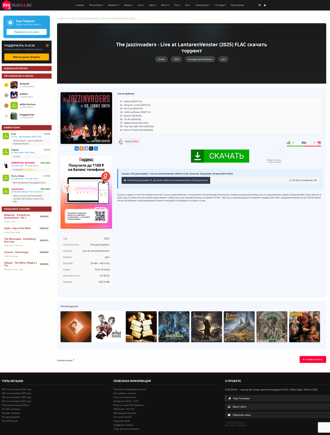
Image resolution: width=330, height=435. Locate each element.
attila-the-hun (28, 104)
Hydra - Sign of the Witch (17, 228)
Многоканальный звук (124, 413)
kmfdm (24, 94)
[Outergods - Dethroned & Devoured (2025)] (271, 326)
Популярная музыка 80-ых (15, 405)
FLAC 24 (19, 5)
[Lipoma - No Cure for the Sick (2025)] (304, 326)
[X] (91, 148)
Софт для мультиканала (126, 429)
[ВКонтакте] (77, 148)
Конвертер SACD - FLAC (126, 401)
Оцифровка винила (123, 425)
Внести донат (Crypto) (26, 57)
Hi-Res (72, 18)
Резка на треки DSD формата (128, 405)
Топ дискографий (11, 417)
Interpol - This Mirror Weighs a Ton (20, 264)
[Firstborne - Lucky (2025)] (141, 326)
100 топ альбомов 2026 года (16, 389)
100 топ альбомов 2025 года (16, 393)
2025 (176, 59)
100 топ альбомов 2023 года (16, 401)
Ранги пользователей (124, 397)
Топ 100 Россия (10, 421)
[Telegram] (86, 148)
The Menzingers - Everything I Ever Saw (20, 240)
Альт (140, 5)
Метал (164, 5)
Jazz (223, 59)
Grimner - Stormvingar (16, 252)
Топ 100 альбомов (11, 409)
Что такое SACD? (122, 417)
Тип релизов (95, 5)
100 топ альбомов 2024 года (16, 397)
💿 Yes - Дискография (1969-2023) (26, 137)
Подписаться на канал (26, 32)
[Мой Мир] (96, 148)
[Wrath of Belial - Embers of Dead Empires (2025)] (173, 326)
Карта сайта (239, 406)
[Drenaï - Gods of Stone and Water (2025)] (206, 326)
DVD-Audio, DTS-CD (123, 409)
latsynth (24, 83)
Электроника (202, 5)
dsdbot (135, 141)
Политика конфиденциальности (129, 389)
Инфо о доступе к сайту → (29, 24)
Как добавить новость (124, 393)
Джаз (152, 5)
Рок (187, 5)
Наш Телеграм (241, 398)
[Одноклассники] (81, 148)
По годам (219, 5)
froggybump (27, 114)
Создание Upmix (121, 421)
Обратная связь (241, 414)
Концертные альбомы (200, 59)
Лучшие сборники (11, 413)
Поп (176, 5)
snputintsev (17, 189)
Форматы (113, 5)
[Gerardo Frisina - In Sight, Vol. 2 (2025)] (75, 326)
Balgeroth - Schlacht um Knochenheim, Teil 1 (17, 216)
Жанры (128, 5)
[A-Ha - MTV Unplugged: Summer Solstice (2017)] (108, 326)
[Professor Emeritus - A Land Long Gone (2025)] (239, 326)
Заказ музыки (237, 5)
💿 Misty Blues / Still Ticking (23, 152)
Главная (80, 5)
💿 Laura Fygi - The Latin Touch (24, 166)
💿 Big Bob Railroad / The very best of (27, 192)
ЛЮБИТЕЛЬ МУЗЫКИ (23, 163)
